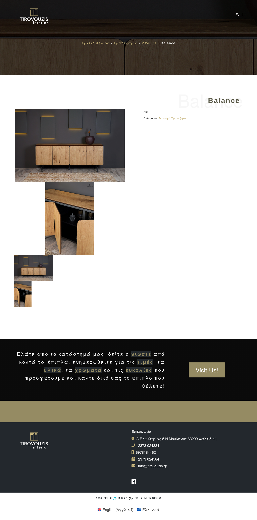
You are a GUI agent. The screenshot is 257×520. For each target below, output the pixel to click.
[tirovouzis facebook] (135, 481)
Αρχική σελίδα (96, 43)
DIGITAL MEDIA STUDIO (147, 498)
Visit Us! (207, 369)
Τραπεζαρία (126, 43)
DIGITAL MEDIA (114, 498)
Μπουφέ (149, 43)
